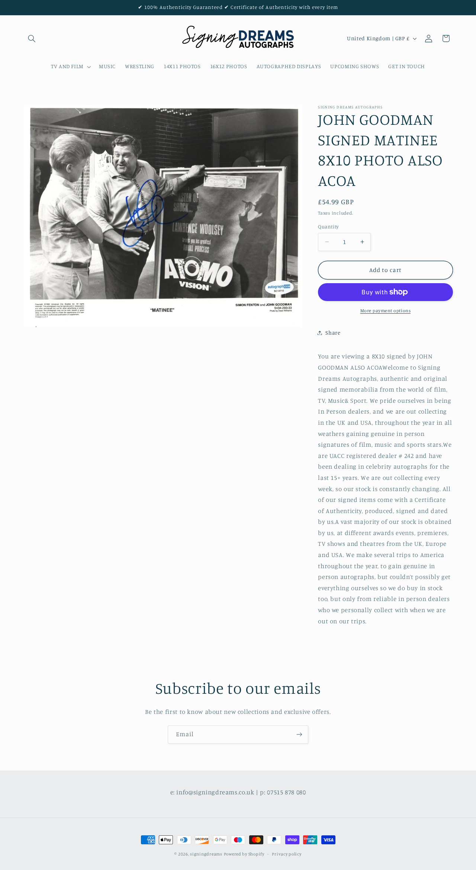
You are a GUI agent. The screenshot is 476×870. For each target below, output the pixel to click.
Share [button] (332, 332)
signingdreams (206, 854)
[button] (32, 38)
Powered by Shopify (244, 854)
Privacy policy (286, 854)
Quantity (328, 227)
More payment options (385, 310)
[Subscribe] (299, 734)
